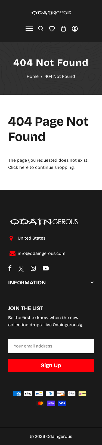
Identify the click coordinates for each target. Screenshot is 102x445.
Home (33, 76)
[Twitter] (21, 268)
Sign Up (51, 365)
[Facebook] (10, 269)
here (24, 167)
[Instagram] (33, 269)
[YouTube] (46, 269)
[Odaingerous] (51, 12)
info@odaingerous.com (41, 253)
